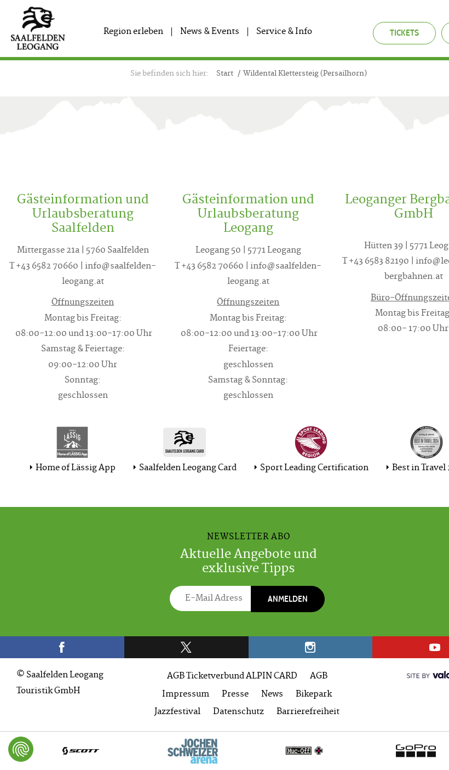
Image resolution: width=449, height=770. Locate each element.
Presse (235, 694)
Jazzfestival (177, 712)
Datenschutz (238, 712)
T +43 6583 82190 (375, 262)
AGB (318, 676)
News (272, 694)
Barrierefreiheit (308, 712)
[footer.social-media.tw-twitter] (186, 647)
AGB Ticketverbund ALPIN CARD (232, 676)
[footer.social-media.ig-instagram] (311, 647)
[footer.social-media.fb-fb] (62, 647)
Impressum (185, 694)
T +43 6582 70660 (43, 266)
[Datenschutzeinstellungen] (20, 749)
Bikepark (314, 694)
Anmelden (288, 599)
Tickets (404, 32)
